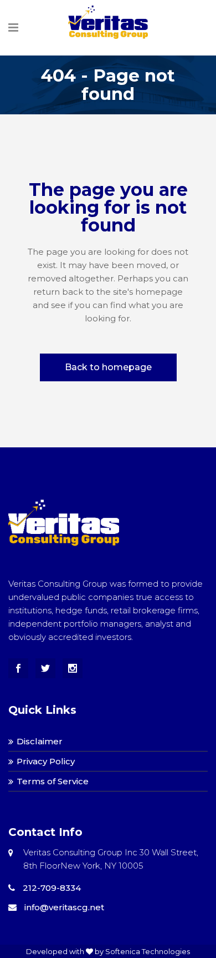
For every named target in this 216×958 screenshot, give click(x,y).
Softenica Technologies (147, 951)
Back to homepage (108, 367)
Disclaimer (40, 741)
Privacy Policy (46, 761)
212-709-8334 (50, 888)
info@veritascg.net (64, 907)
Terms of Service (53, 781)
